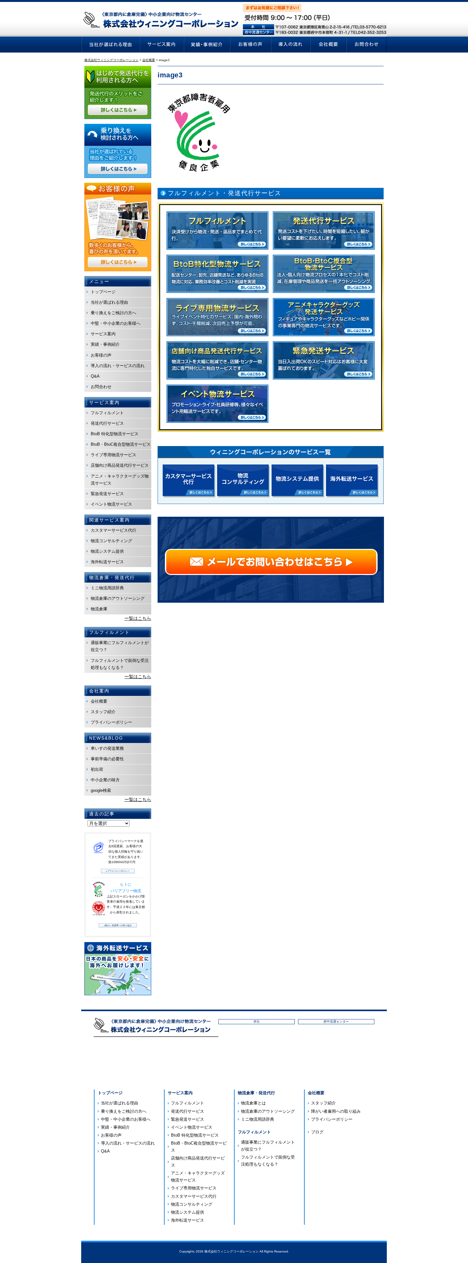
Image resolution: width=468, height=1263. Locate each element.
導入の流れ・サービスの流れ (118, 365)
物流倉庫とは (253, 1103)
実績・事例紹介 (105, 344)
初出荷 (97, 769)
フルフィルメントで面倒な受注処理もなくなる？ (120, 664)
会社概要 (99, 701)
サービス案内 (103, 333)
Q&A (95, 376)
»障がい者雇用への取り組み (118, 925)
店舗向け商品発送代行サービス (120, 465)
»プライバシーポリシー (118, 871)
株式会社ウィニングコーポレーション (231, 1251)
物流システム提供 (107, 551)
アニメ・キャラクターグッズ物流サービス (120, 480)
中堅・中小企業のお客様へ (115, 323)
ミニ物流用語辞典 (107, 587)
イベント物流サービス (111, 504)
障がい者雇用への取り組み (336, 1111)
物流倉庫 (99, 609)
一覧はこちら (137, 618)
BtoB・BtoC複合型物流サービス (121, 444)
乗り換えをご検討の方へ (113, 312)
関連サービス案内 (109, 519)
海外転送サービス (107, 561)
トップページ (103, 291)
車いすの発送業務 (107, 748)
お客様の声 (101, 355)
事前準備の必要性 (107, 758)
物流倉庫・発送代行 (256, 1092)
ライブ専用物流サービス (113, 454)
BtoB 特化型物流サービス (114, 433)
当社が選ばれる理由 (109, 302)
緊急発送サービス (107, 493)
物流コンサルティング (111, 540)
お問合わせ (101, 386)
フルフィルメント (107, 412)
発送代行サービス (107, 423)
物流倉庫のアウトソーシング (118, 598)
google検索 (101, 790)
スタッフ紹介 (103, 711)
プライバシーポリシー (111, 722)
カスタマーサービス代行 (113, 530)
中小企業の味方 (105, 779)
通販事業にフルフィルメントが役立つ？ (120, 646)
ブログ (317, 1132)
